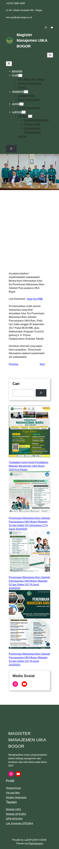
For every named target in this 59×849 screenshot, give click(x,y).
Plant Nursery (35, 843)
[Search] (41, 393)
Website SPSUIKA (16, 814)
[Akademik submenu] (26, 91)
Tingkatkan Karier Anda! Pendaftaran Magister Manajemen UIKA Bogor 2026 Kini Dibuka (28, 466)
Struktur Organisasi (16, 797)
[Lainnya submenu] (23, 112)
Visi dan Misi (13, 792)
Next (42, 364)
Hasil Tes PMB (35, 299)
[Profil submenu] (20, 75)
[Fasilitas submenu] (30, 116)
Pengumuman (44, 258)
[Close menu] (9, 63)
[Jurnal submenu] (21, 104)
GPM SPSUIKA (14, 818)
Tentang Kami (13, 788)
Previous (13, 364)
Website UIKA (13, 809)
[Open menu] (50, 55)
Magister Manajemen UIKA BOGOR (32, 40)
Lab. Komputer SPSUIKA (19, 823)
